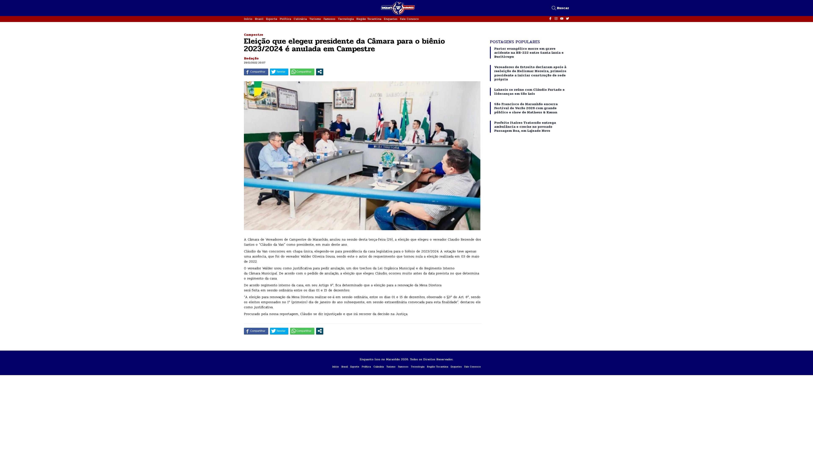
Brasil (259, 19)
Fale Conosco (409, 19)
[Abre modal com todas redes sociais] (319, 72)
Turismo (315, 19)
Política (285, 19)
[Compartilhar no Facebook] (256, 72)
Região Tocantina (368, 19)
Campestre (253, 34)
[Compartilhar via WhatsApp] (302, 72)
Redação (251, 58)
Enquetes (390, 19)
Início (248, 19)
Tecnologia (346, 19)
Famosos (329, 19)
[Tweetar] (279, 72)
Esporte (271, 19)
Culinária (300, 19)
